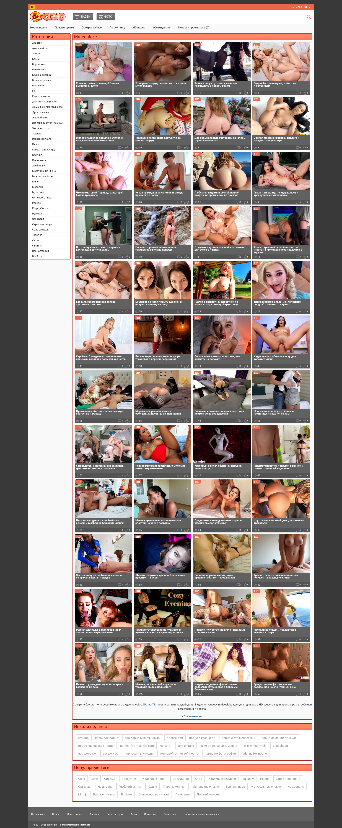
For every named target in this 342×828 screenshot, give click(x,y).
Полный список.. (209, 794)
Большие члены (41, 80)
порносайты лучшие (139, 753)
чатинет (166, 745)
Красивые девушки (222, 779)
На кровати (295, 786)
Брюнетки (129, 779)
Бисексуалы (39, 69)
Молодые (37, 186)
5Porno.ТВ (149, 704)
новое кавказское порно (96, 745)
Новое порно (38, 27)
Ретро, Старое (40, 208)
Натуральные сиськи (266, 786)
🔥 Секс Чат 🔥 (301, 7)
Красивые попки (154, 779)
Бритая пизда (235, 786)
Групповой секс (41, 96)
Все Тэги (37, 256)
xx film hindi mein (254, 745)
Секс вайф (38, 218)
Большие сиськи (41, 74)
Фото (134, 814)
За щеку (248, 779)
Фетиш (36, 240)
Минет (36, 181)
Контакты (150, 814)
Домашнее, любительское (47, 106)
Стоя (198, 779)
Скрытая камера (42, 224)
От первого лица (41, 197)
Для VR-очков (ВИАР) (45, 101)
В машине (38, 85)
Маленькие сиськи (205, 786)
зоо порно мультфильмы (142, 738)
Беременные (39, 64)
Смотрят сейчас (92, 27)
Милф (82, 794)
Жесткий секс (40, 117)
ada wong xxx (87, 753)
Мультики (38, 192)
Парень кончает (174, 786)
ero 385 (83, 738)
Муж (94, 779)
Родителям (170, 814)
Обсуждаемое (161, 27)
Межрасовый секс (43, 176)
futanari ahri (175, 738)
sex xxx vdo (110, 753)
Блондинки (181, 779)
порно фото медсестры (238, 738)
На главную (38, 814)
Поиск (55, 814)
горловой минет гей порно (179, 753)
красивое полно (106, 738)
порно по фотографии (220, 753)
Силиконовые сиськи (153, 794)
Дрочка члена (40, 112)
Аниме (36, 53)
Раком (264, 779)
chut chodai (281, 745)
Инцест (36, 144)
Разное (36, 202)
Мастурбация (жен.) (44, 170)
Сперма (109, 779)
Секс (81, 779)
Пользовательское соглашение (202, 814)
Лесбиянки (38, 165)
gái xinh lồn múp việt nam (137, 745)
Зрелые (36, 133)
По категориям (64, 27)
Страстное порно (288, 779)
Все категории (40, 251)
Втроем (126, 794)
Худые (152, 786)
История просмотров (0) (193, 27)
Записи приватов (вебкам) (47, 122)
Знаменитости (40, 128)
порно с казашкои (202, 738)
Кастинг (37, 154)
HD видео (139, 27)
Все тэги (94, 814)
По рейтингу (117, 27)
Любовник (182, 794)
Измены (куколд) (42, 138)
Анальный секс (41, 48)
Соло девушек (40, 229)
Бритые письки (104, 794)
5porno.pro (52, 825)
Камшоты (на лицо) (43, 149)
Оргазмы (84, 786)
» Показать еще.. (192, 716)
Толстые (37, 234)
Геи (34, 90)
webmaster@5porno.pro (78, 825)
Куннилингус (39, 160)
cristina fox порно (254, 753)
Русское (37, 213)
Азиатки (37, 42)
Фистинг (37, 245)
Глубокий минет (130, 786)
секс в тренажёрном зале (218, 745)
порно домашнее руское (279, 738)
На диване (105, 786)
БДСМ (36, 58)
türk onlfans (186, 745)
